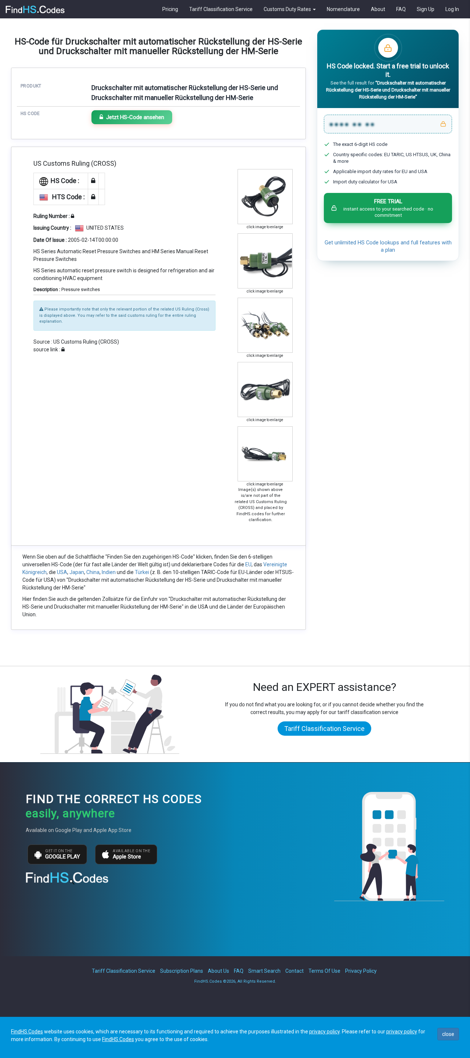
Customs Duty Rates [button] (288, 9)
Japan (76, 572)
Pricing (170, 9)
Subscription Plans (181, 971)
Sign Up (425, 9)
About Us (218, 971)
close (448, 1034)
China (93, 572)
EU (248, 564)
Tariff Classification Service (221, 9)
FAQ (401, 9)
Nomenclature (343, 9)
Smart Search (264, 971)
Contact (294, 971)
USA (62, 572)
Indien (109, 572)
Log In (452, 9)
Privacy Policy (361, 971)
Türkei (142, 572)
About (378, 9)
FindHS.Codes (27, 1031)
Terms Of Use (324, 971)
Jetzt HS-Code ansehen (135, 117)
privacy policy (324, 1031)
